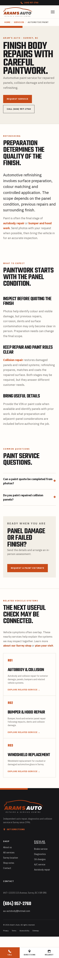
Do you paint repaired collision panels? (29, 497)
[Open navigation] (52, 12)
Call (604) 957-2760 (19, 109)
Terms (14, 931)
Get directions (16, 829)
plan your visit (44, 645)
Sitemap (35, 931)
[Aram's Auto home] (18, 12)
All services (8, 852)
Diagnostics (40, 854)
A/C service (39, 864)
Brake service (41, 849)
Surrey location (10, 857)
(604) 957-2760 (31, 2)
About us (7, 847)
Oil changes (40, 859)
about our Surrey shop (17, 645)
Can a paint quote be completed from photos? (29, 481)
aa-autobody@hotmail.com (16, 911)
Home (7, 22)
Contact (7, 868)
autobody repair (13, 223)
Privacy (5, 931)
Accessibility (24, 931)
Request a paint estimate (27, 568)
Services (19, 22)
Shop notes (8, 863)
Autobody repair (42, 869)
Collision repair (13, 360)
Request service (17, 99)
